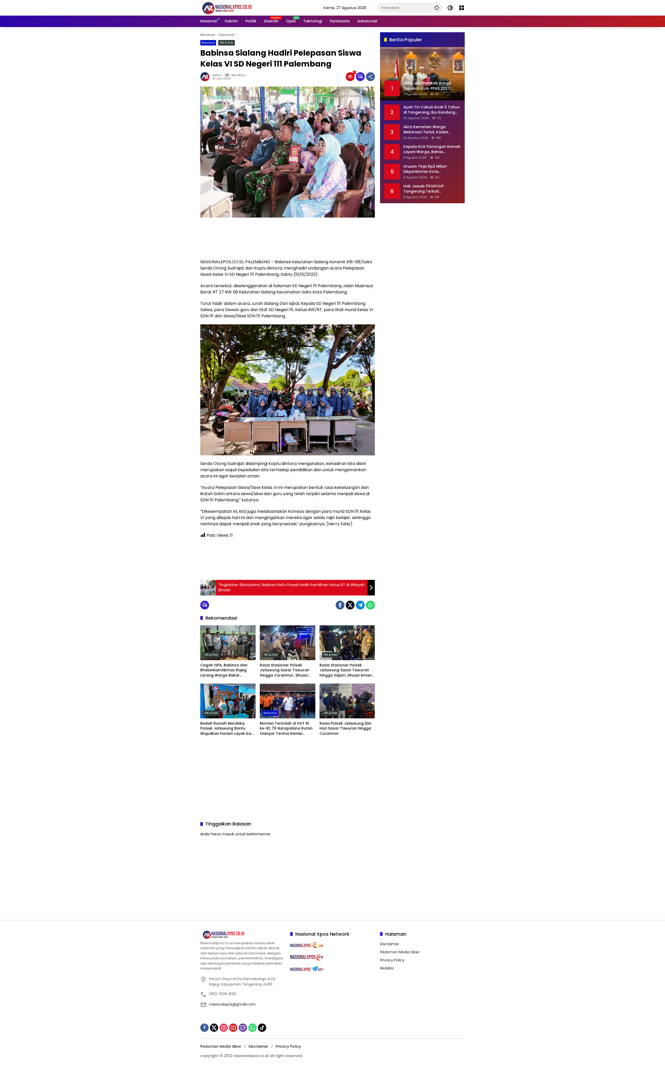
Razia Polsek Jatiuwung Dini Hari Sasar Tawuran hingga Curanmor (345, 728)
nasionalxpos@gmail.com (232, 1004)
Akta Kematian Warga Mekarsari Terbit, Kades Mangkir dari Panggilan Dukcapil (425, 129)
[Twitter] (350, 605)
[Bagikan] (370, 76)
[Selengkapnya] (242, 935)
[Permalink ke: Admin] (206, 76)
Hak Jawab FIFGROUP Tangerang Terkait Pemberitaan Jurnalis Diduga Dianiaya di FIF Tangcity (430, 189)
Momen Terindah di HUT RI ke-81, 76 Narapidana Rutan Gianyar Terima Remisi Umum (286, 728)
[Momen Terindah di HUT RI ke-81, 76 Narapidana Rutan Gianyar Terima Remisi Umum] (287, 701)
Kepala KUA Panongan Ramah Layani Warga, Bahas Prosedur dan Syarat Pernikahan (432, 149)
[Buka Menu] (461, 8)
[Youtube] (233, 1028)
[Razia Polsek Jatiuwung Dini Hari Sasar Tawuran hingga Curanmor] (347, 701)
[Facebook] (340, 605)
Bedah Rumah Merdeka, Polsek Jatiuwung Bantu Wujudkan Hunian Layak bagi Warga (227, 728)
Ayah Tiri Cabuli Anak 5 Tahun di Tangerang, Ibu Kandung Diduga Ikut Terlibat (431, 110)
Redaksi (387, 968)
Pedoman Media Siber (400, 952)
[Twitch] (243, 1028)
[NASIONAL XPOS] (233, 7)
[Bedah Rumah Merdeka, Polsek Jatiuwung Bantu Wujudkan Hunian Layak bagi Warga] (228, 701)
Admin (217, 75)
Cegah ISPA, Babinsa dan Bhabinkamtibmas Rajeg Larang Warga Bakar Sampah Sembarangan (224, 670)
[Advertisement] (287, 238)
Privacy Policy (392, 960)
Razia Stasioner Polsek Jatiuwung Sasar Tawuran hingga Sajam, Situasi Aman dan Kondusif (346, 670)
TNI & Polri (227, 43)
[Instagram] (224, 1028)
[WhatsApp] (370, 605)
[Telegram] (360, 605)
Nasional (208, 43)
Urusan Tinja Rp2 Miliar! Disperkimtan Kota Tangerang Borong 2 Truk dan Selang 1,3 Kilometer (428, 169)
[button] (436, 7)
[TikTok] (262, 1028)
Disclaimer (389, 944)
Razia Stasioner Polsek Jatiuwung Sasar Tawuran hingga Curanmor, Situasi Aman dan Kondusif (284, 670)
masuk (228, 834)
